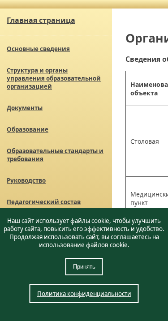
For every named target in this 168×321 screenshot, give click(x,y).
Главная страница (41, 20)
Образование (27, 129)
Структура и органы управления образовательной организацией (54, 78)
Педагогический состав (44, 202)
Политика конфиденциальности (84, 294)
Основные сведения (38, 49)
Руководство (26, 180)
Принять (84, 266)
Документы (25, 108)
